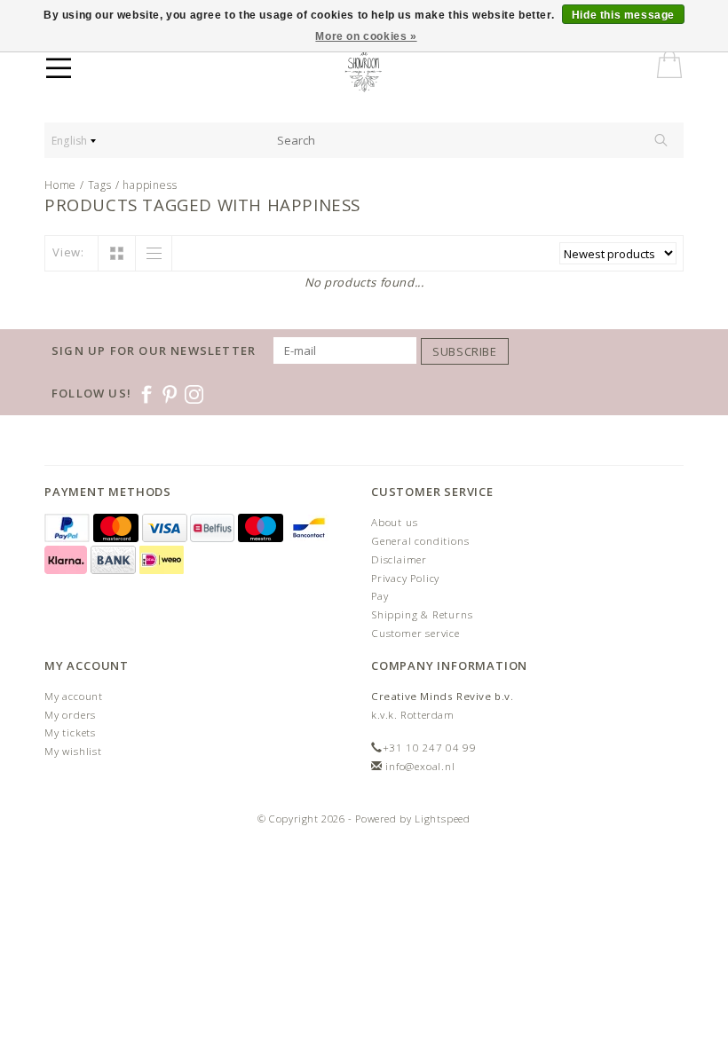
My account (73, 696)
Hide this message (623, 15)
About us (394, 522)
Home (60, 185)
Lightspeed (443, 818)
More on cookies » (365, 36)
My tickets (70, 732)
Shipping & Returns (421, 614)
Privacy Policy (405, 578)
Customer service (415, 633)
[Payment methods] (68, 528)
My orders (70, 714)
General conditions (420, 540)
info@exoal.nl (420, 766)
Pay (379, 595)
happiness (150, 185)
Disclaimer (399, 559)
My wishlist (73, 751)
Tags (100, 185)
